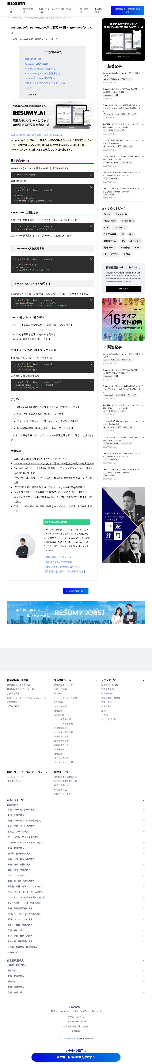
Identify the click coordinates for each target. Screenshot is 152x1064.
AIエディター (127, 79)
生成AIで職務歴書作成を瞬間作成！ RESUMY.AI (36, 135)
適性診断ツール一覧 (63, 685)
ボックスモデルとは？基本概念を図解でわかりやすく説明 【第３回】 (52, 492)
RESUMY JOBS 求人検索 (65, 781)
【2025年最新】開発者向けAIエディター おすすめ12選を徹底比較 (49, 487)
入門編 (111, 194)
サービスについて (76, 1016)
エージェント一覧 (15, 776)
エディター (112, 146)
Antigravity (115, 79)
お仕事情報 (12, 702)
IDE (122, 130)
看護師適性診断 (61, 745)
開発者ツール (114, 130)
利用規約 (76, 1031)
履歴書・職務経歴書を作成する (76, 1057)
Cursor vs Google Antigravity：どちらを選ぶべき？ (40, 459)
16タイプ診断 (60, 689)
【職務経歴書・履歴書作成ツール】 (62, 566)
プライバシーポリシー (76, 1021)
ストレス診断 (60, 706)
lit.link (75, 1011)
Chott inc (70, 1038)
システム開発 (121, 114)
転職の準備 (106, 693)
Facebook (96, 1011)
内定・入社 (106, 706)
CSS (116, 162)
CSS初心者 (108, 162)
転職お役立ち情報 (109, 685)
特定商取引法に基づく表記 (76, 1026)
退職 (103, 710)
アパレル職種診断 (62, 719)
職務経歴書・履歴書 (110, 697)
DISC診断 (58, 702)
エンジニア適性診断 (63, 723)
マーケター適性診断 (63, 732)
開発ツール (128, 146)
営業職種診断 (60, 728)
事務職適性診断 (61, 736)
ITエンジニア (108, 114)
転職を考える (107, 689)
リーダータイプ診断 (63, 762)
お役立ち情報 (13, 693)
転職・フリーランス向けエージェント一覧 (26, 697)
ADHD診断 (59, 715)
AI (129, 114)
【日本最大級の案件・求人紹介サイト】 (64, 571)
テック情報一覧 (108, 719)
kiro (105, 130)
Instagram (64, 1011)
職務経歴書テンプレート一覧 (20, 689)
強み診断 (58, 693)
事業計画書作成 (61, 785)
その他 (104, 715)
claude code (108, 95)
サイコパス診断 (61, 758)
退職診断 (58, 753)
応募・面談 (106, 702)
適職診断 (58, 710)
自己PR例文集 (13, 706)
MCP (116, 95)
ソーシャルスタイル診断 (65, 697)
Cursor (106, 79)
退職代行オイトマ (62, 794)
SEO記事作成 (60, 789)
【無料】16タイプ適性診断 (58, 562)
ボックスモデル (125, 162)
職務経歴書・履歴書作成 (18, 685)
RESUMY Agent (14, 781)
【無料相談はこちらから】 (57, 557)
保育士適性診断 (61, 740)
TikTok (54, 1011)
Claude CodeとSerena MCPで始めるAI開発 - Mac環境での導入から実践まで (54, 463)
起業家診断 (59, 749)
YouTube (85, 1011)
